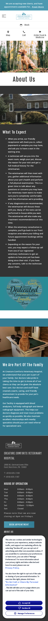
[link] (24, 16)
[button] (4, 16)
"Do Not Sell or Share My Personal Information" (21, 583)
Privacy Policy (12, 568)
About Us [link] (8, 531)
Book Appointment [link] (19, 524)
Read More (38, 7)
